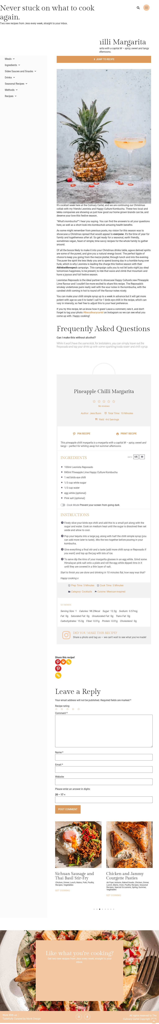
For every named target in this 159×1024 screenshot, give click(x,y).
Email (59, 764)
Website (59, 777)
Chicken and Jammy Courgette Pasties (125, 875)
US (136, 456)
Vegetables (111, 889)
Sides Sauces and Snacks (19, 71)
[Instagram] (79, 1017)
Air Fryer (110, 882)
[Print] (63, 662)
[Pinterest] (58, 662)
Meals (8, 59)
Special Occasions (123, 887)
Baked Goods (128, 882)
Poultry (128, 885)
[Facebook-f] (87, 1017)
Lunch (109, 885)
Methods (9, 90)
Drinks (8, 77)
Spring (135, 887)
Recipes (9, 96)
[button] (138, 7)
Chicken (138, 882)
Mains (115, 885)
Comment (61, 713)
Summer (142, 887)
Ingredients (11, 65)
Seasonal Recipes (14, 83)
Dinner (146, 882)
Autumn (117, 882)
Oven (121, 885)
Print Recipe (128, 433)
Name (59, 752)
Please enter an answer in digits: (72, 789)
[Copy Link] (68, 662)
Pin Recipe (83, 433)
